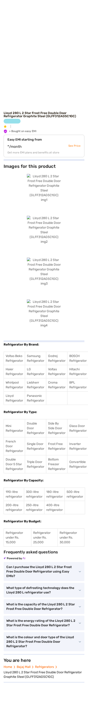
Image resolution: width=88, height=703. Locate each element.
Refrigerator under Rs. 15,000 (14, 537)
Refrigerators (44, 667)
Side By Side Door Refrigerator (56, 428)
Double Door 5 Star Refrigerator (14, 464)
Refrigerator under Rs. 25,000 (42, 537)
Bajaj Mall (23, 667)
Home (8, 667)
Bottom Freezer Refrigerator (56, 464)
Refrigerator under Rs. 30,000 (68, 537)
